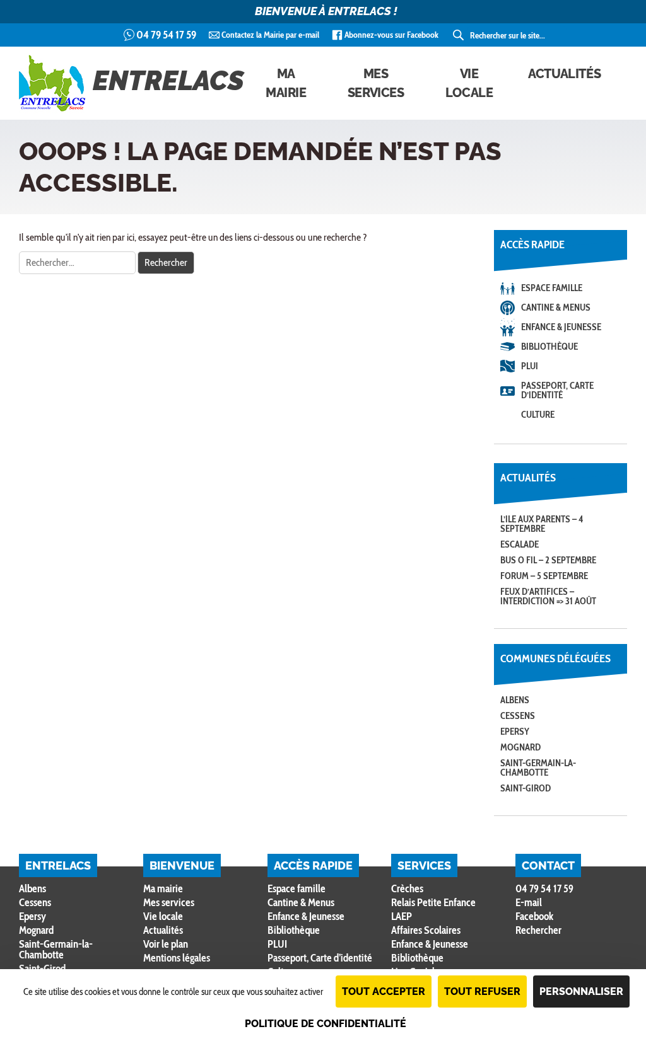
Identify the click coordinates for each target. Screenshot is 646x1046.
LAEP (401, 916)
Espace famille (551, 288)
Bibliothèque (549, 346)
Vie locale (469, 83)
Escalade (519, 544)
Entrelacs (168, 80)
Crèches (407, 888)
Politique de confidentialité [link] (325, 1024)
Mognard (520, 747)
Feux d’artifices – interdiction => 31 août (548, 596)
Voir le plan (165, 944)
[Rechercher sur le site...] (459, 35)
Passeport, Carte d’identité (557, 390)
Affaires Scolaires (426, 930)
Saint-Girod (525, 788)
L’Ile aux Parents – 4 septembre (542, 524)
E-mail (528, 902)
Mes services (376, 83)
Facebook (534, 916)
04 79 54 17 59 (166, 35)
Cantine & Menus (555, 307)
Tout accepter (383, 991)
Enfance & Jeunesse (561, 327)
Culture (538, 414)
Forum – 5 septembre (544, 576)
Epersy (514, 731)
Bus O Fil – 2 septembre (548, 560)
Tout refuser (482, 991)
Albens (514, 700)
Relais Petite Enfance (433, 902)
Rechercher (538, 930)
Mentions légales (176, 957)
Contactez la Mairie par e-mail (270, 34)
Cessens (517, 715)
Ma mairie (286, 83)
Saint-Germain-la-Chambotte (538, 767)
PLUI (529, 366)
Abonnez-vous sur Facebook (391, 34)
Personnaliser (581, 991)
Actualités (564, 73)
